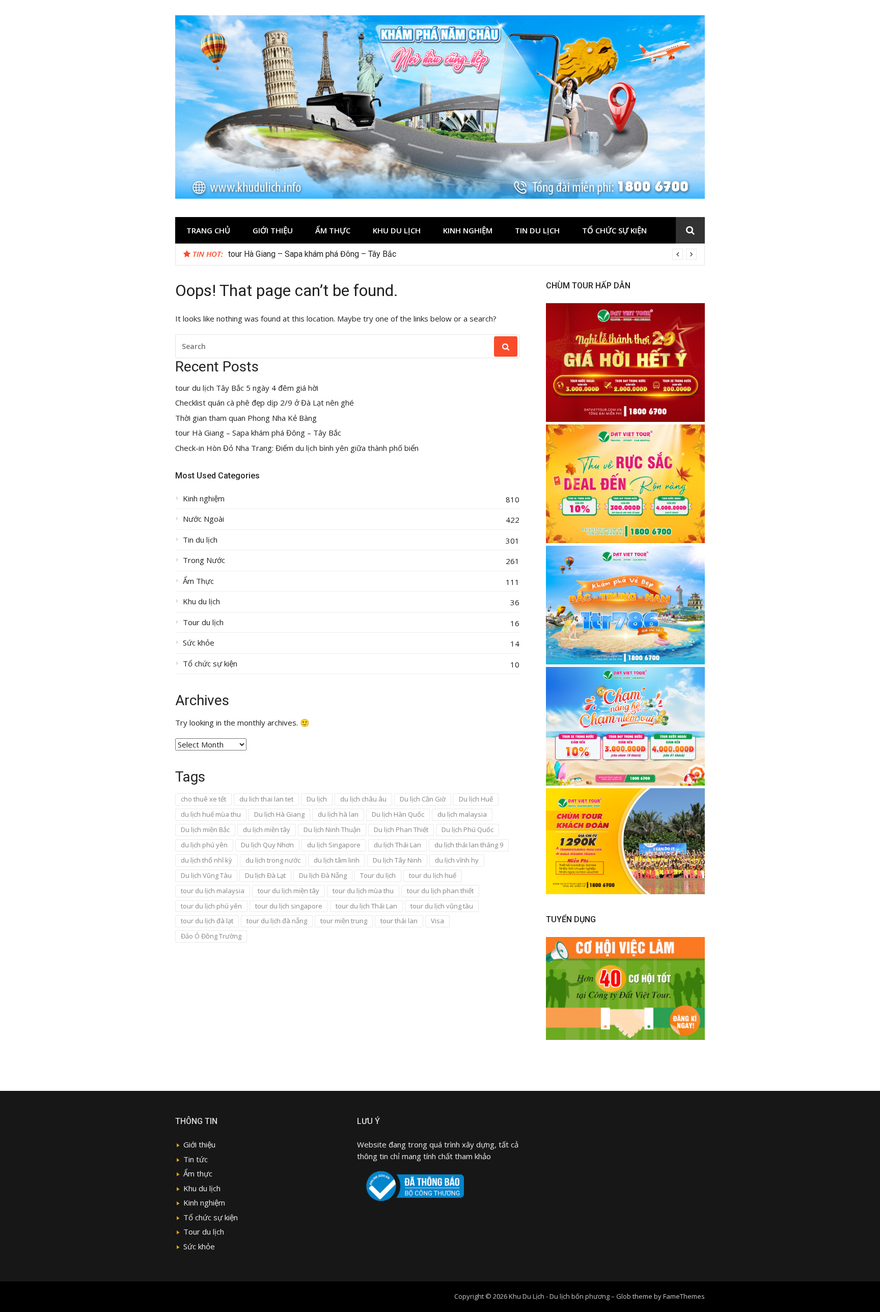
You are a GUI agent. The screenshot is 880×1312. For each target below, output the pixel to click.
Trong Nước (204, 560)
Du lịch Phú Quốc (467, 829)
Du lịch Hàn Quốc (398, 814)
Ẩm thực (197, 1173)
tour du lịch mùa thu (363, 890)
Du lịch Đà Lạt (265, 875)
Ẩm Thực (332, 230)
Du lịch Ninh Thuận (332, 829)
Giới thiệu (273, 230)
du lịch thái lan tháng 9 (468, 844)
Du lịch (317, 799)
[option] (462, 254)
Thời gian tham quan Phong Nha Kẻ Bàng (246, 418)
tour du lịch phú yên (211, 906)
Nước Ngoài (203, 519)
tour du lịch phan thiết (440, 890)
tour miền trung (343, 920)
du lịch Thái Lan (397, 844)
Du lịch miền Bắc (205, 829)
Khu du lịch (397, 230)
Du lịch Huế (476, 799)
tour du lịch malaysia (212, 890)
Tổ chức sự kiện (614, 230)
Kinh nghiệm (467, 230)
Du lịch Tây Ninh (397, 860)
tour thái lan (399, 920)
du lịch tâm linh (337, 860)
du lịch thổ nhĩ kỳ (206, 860)
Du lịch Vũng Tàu (206, 875)
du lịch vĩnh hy (457, 860)
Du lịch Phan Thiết (401, 829)
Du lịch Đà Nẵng (323, 875)
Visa (437, 920)
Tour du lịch (203, 622)
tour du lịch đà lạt (207, 920)
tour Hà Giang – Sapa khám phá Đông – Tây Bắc (258, 433)
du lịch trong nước (272, 860)
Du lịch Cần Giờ (423, 799)
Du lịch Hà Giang (279, 814)
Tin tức (195, 1159)
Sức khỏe (198, 643)
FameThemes (684, 1296)
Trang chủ (208, 230)
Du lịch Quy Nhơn (267, 844)
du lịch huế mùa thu (211, 814)
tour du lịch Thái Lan (366, 906)
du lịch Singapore (334, 844)
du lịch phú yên (204, 844)
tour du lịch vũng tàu (441, 906)
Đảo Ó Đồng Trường (211, 936)
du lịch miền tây (266, 829)
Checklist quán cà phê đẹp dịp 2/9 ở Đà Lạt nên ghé (264, 403)
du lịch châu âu (363, 799)
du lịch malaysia (462, 814)
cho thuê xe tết (203, 799)
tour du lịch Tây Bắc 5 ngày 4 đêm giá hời (300, 254)
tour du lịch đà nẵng (276, 920)
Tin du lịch (537, 230)
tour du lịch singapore (288, 906)
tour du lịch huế (432, 875)
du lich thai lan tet (266, 799)
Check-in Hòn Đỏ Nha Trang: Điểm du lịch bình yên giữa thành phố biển (297, 448)
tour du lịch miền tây (288, 890)
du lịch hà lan (338, 814)
